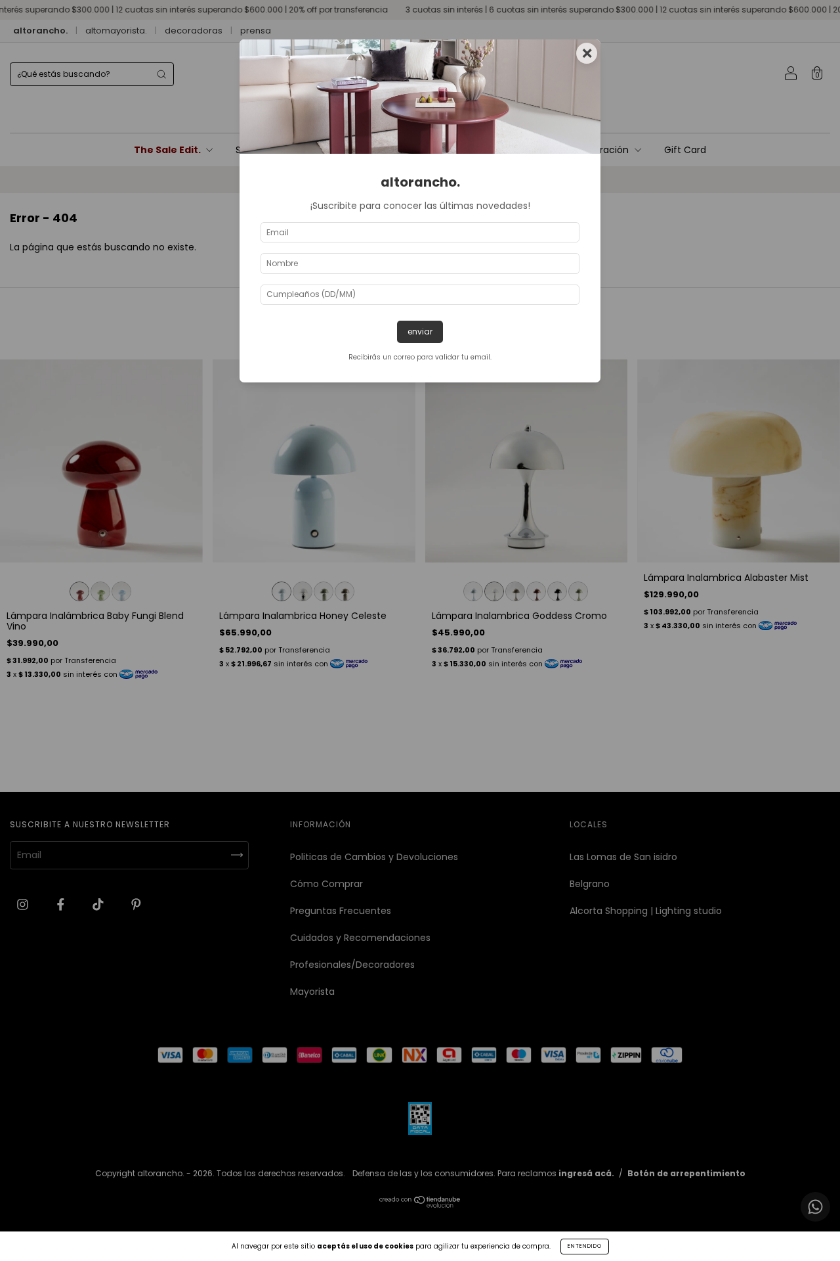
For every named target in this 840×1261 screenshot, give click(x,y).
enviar (420, 331)
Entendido (585, 1246)
